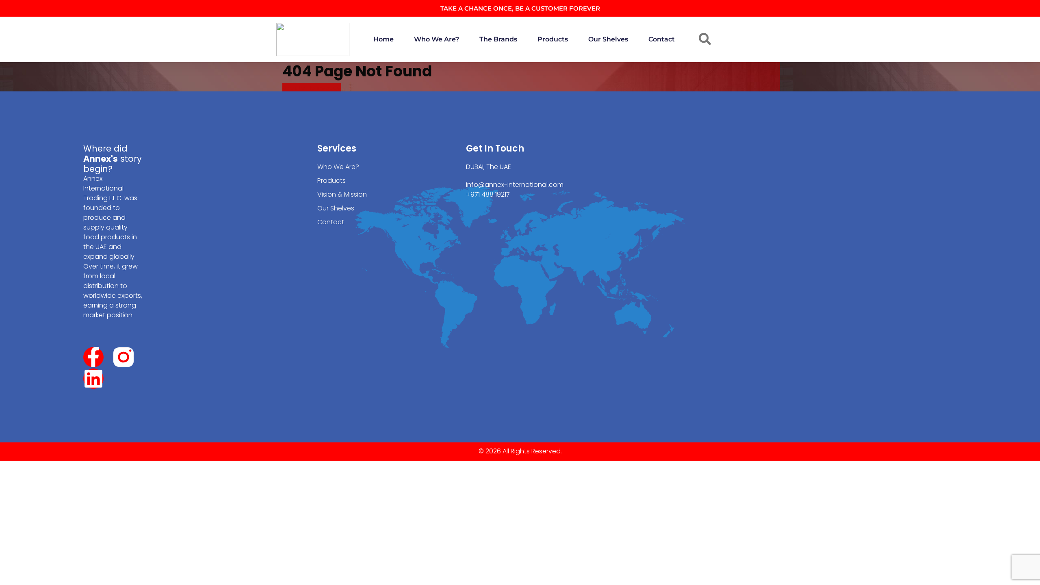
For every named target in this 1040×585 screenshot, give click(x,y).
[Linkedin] (93, 378)
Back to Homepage (311, 87)
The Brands (498, 39)
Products (552, 39)
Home (383, 39)
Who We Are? (436, 39)
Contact (661, 39)
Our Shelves (608, 39)
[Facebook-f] (93, 357)
